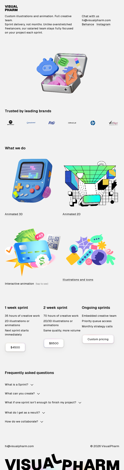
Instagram (103, 24)
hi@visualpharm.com (96, 20)
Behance (88, 24)
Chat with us (90, 16)
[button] (62, 384)
